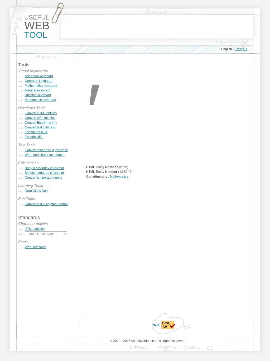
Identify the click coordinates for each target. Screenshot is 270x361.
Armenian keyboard (39, 76)
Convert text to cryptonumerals (46, 204)
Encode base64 (36, 132)
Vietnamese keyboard (40, 100)
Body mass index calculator (44, 168)
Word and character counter (45, 155)
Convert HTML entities (41, 113)
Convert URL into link (40, 118)
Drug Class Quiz (36, 191)
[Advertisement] (157, 27)
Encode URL (34, 137)
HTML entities (35, 229)
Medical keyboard (37, 90)
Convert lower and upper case (46, 150)
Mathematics (119, 176)
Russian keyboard (38, 95)
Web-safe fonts (35, 247)
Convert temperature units (43, 177)
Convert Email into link (41, 122)
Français (241, 49)
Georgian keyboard (38, 81)
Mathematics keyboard (41, 85)
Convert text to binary (40, 127)
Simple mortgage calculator (44, 173)
